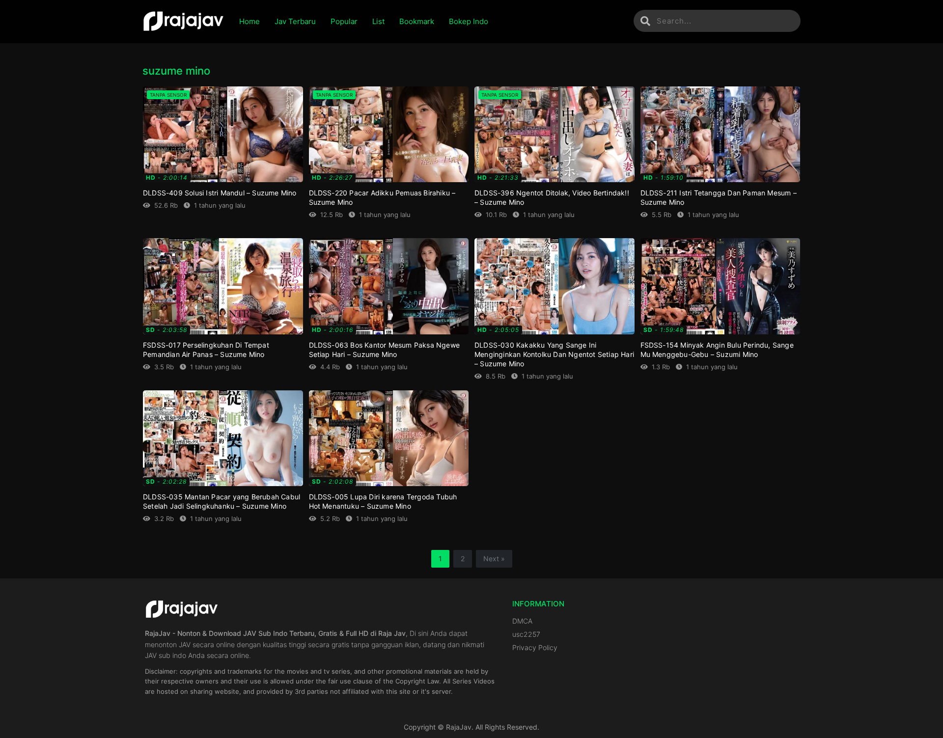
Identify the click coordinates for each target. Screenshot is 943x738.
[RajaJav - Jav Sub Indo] (183, 21)
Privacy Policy (534, 647)
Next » (494, 558)
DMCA (522, 621)
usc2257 (526, 634)
